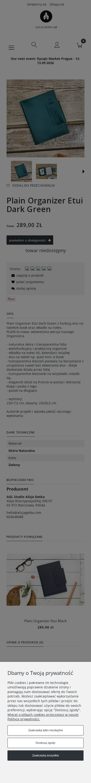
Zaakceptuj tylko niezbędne (45, 730)
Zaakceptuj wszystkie (45, 755)
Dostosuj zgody (45, 743)
